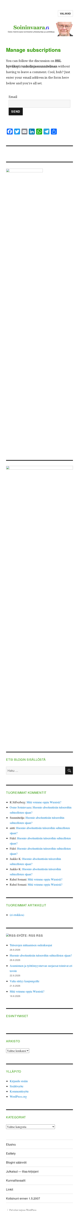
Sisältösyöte (16, 1086)
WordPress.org (18, 1096)
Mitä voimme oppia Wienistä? (44, 802)
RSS (39, 935)
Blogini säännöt (16, 1162)
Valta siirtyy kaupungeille (24, 981)
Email (13, 97)
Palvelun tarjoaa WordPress (22, 1209)
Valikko (65, 13)
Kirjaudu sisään (19, 1081)
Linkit (9, 1189)
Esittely (11, 1153)
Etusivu (11, 1144)
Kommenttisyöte (19, 1091)
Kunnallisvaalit (15, 1180)
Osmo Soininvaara (20, 807)
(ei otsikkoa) (17, 915)
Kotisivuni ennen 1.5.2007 (23, 1198)
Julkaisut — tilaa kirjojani (22, 1171)
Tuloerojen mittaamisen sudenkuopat (31, 945)
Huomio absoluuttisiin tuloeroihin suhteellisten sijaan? (41, 955)
